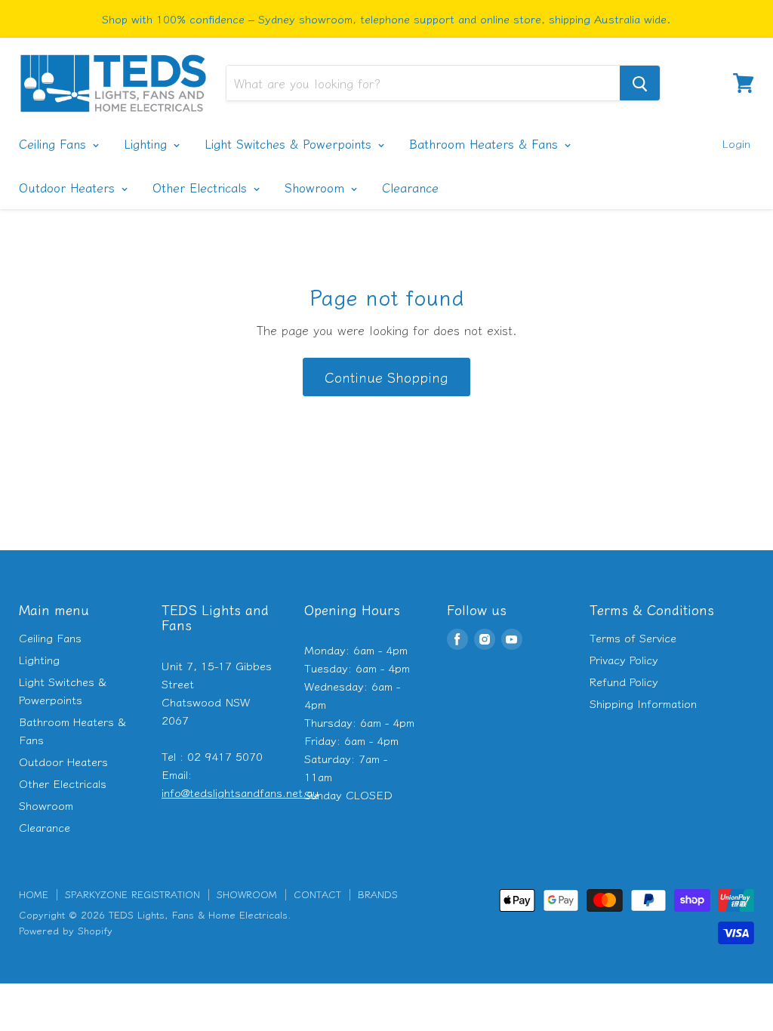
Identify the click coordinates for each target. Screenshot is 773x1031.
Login (736, 143)
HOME (33, 894)
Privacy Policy (624, 659)
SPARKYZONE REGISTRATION (132, 894)
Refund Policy (624, 681)
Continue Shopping (386, 376)
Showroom (317, 187)
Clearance (410, 187)
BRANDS (378, 894)
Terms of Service (633, 637)
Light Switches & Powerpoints (290, 143)
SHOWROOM (247, 894)
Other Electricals (201, 187)
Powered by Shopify (65, 930)
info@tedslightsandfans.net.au (240, 792)
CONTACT (317, 894)
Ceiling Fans (55, 143)
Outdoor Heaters (69, 187)
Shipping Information (643, 703)
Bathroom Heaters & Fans (485, 143)
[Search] (640, 83)
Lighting (147, 143)
